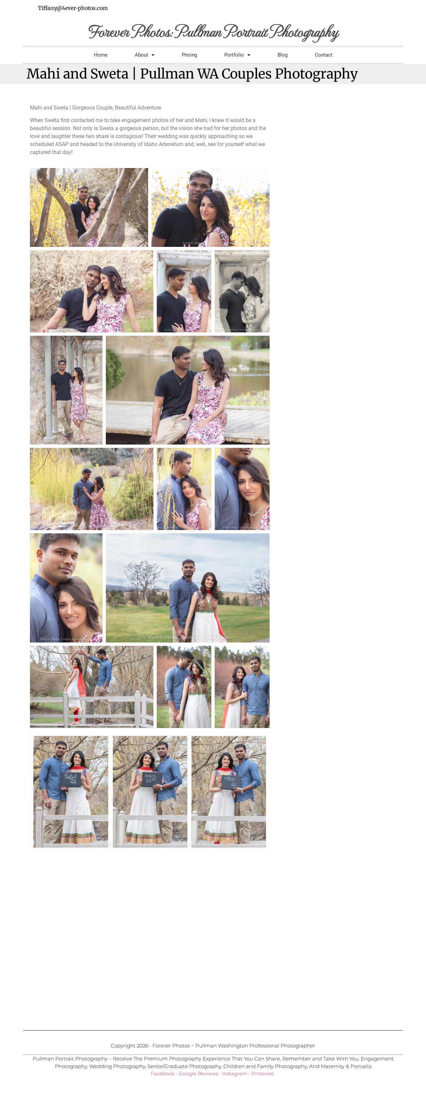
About (141, 55)
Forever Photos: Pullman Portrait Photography (213, 31)
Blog (283, 55)
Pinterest (262, 1073)
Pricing (189, 55)
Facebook (163, 1073)
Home (100, 55)
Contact (323, 55)
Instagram (234, 1073)
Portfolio (234, 55)
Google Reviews (198, 1073)
